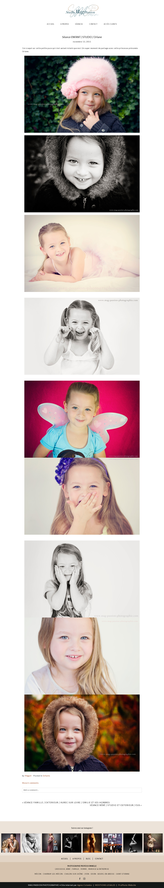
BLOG (88, 859)
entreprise (104, 869)
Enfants (46, 776)
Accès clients (110, 24)
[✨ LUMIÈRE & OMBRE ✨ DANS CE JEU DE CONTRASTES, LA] (71, 843)
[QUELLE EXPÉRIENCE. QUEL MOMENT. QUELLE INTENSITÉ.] (112, 843)
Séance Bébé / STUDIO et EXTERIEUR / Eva (115, 805)
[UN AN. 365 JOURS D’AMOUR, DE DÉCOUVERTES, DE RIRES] (10, 843)
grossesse (60, 869)
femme (84, 869)
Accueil (50, 24)
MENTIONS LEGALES (105, 885)
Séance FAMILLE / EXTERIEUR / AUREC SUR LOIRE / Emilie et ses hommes (67, 802)
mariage (92, 869)
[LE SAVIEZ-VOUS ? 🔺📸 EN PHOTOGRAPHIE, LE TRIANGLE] (132, 843)
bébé (68, 869)
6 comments (30, 783)
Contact (93, 24)
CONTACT (99, 859)
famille (75, 869)
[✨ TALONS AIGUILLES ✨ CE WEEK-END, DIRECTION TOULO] (153, 843)
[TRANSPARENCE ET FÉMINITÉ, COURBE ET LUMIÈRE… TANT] (92, 843)
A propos (64, 24)
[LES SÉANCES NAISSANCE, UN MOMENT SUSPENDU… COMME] (31, 843)
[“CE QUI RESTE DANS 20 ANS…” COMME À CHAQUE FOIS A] (51, 843)
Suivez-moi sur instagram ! (82, 828)
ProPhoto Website (127, 885)
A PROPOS (77, 859)
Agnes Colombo (84, 885)
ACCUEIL (64, 859)
